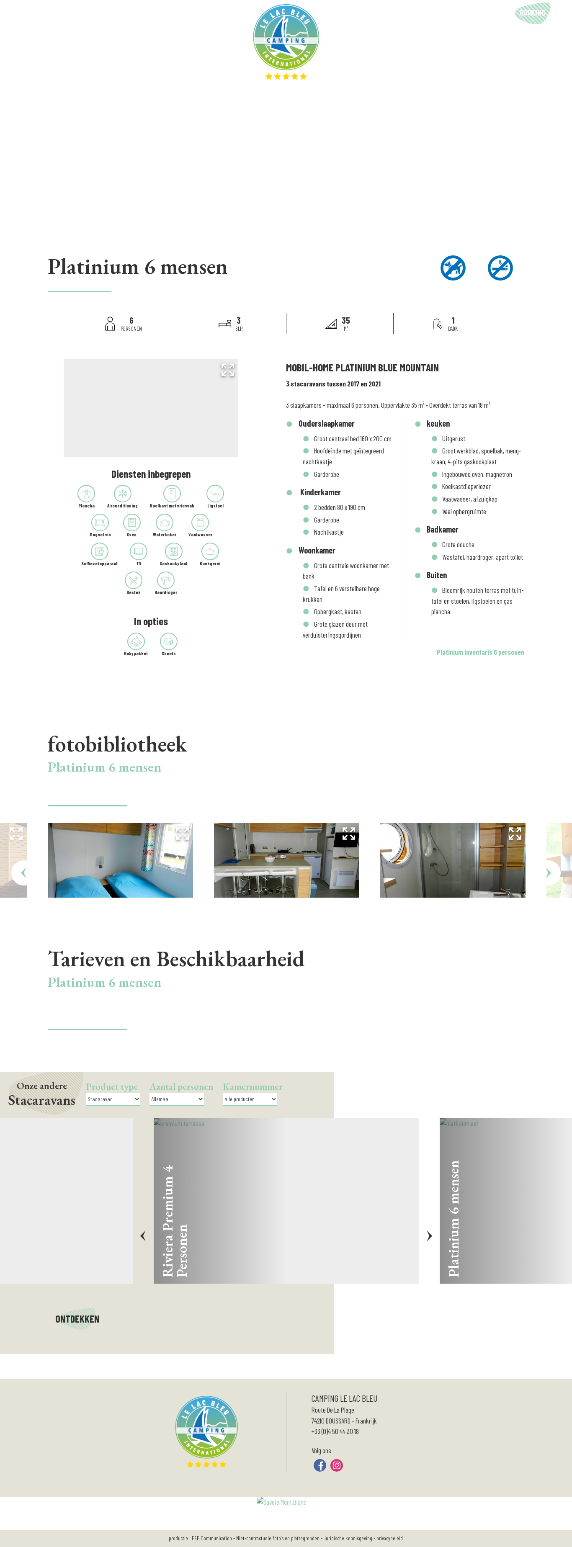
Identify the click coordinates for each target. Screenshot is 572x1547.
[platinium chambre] (120, 860)
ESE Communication (212, 1538)
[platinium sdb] (453, 860)
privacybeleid (389, 1538)
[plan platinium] (151, 408)
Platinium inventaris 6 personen (480, 652)
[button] (558, 13)
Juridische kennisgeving (348, 1538)
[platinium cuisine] (287, 860)
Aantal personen (181, 1086)
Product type (112, 1086)
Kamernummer (253, 1086)
